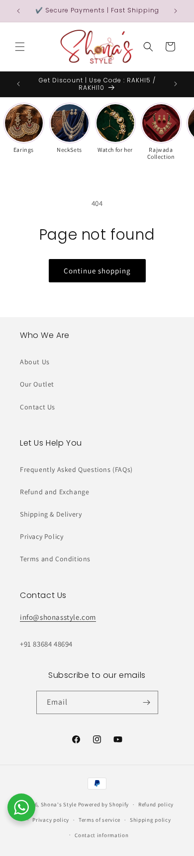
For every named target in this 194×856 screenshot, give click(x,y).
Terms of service (99, 819)
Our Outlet (37, 384)
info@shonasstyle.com (58, 617)
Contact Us (37, 406)
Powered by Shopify (103, 804)
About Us (35, 361)
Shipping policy (150, 819)
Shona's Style (59, 804)
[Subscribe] (147, 702)
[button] (20, 47)
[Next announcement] (176, 11)
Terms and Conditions (55, 558)
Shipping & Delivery (51, 514)
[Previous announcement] (18, 11)
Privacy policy (50, 819)
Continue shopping (97, 270)
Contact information (101, 835)
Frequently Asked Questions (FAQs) (76, 469)
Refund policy (156, 804)
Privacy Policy (41, 536)
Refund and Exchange (54, 491)
